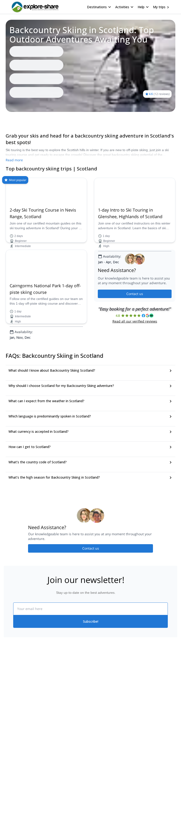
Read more (14, 160)
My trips (159, 7)
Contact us (134, 293)
